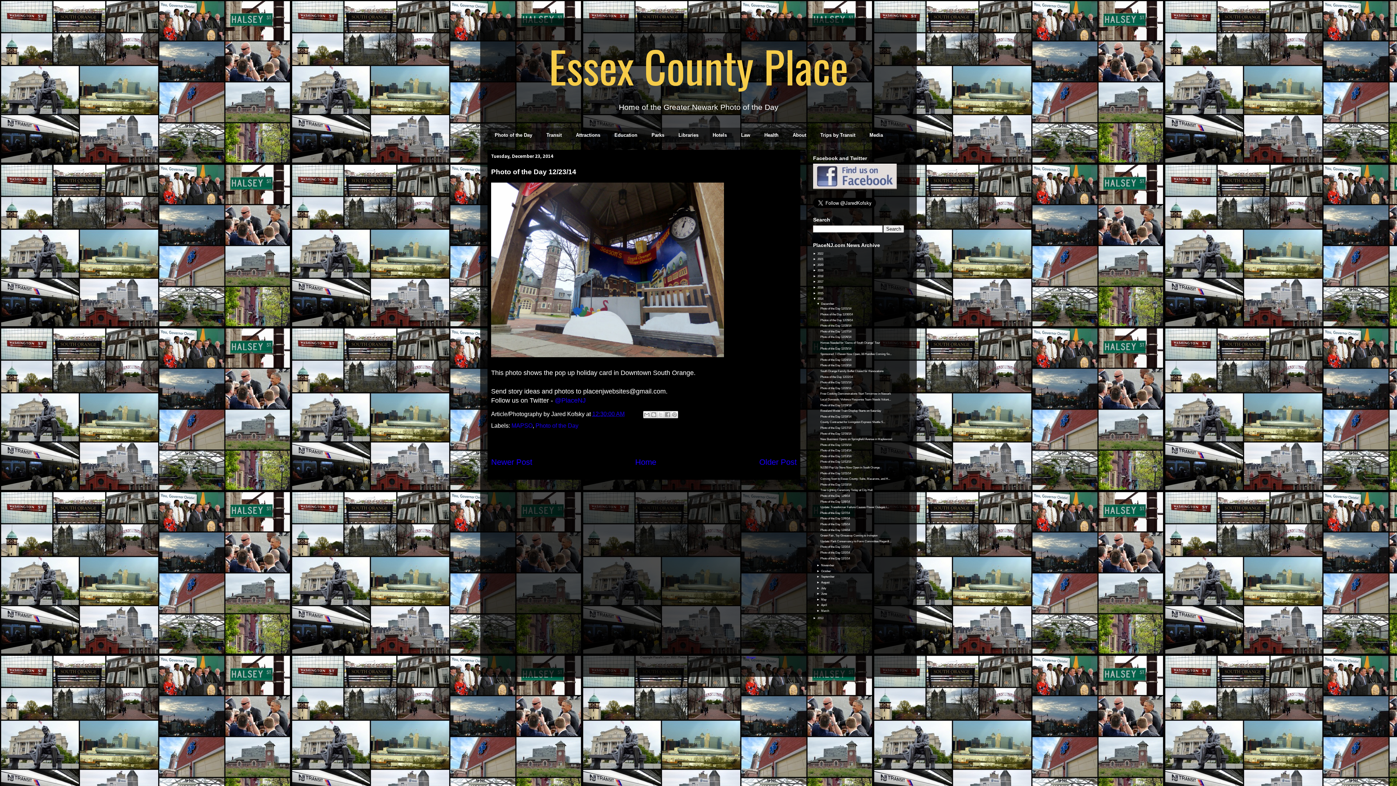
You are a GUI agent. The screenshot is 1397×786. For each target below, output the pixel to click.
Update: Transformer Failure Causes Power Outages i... (854, 507)
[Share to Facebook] (667, 414)
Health (771, 135)
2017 (820, 281)
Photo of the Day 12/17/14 (835, 428)
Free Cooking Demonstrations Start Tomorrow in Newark (855, 393)
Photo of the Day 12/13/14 (835, 456)
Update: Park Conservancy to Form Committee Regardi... (855, 541)
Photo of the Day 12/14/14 (835, 450)
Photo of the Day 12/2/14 (835, 552)
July (824, 588)
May (824, 599)
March (825, 611)
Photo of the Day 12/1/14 (835, 558)
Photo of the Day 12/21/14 (835, 382)
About (799, 135)
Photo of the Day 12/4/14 (835, 530)
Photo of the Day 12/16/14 (835, 433)
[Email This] (646, 414)
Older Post (778, 462)
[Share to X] (660, 414)
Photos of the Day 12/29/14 (836, 320)
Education (625, 135)
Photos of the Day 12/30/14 (836, 314)
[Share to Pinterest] (674, 414)
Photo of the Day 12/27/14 (835, 331)
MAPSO (522, 426)
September (828, 576)
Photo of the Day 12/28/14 (835, 325)
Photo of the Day (513, 135)
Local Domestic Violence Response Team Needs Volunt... (855, 399)
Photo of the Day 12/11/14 (835, 473)
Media (876, 135)
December (828, 304)
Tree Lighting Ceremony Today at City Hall (846, 490)
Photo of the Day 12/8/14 (835, 501)
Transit (554, 135)
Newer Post (511, 462)
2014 (820, 298)
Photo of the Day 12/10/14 (835, 484)
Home (645, 462)
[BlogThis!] (653, 414)
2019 (820, 270)
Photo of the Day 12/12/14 (835, 461)
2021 (820, 259)
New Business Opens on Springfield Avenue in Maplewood (856, 439)
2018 (820, 276)
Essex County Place (698, 65)
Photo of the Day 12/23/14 (835, 365)
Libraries (688, 135)
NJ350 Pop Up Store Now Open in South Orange (850, 467)
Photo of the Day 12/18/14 (835, 416)
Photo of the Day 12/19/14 (835, 405)
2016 (820, 287)
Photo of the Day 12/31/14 (835, 308)
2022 (820, 253)
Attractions (588, 135)
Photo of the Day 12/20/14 (835, 388)
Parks (658, 135)
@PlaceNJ (570, 400)
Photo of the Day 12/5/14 (835, 524)
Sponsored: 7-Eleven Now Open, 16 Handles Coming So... (856, 354)
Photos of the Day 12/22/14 (836, 377)
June (824, 593)
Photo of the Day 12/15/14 (835, 445)
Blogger (751, 657)
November (828, 565)
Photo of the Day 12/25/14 (835, 348)
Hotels (720, 135)
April (824, 605)
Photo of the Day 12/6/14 (835, 518)
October (826, 571)
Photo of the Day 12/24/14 (835, 360)
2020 (820, 265)
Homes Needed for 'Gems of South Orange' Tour (850, 342)
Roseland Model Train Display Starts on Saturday (850, 410)
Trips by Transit (837, 135)
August (825, 582)
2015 (820, 293)
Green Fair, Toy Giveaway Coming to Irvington (848, 535)
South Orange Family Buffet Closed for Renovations (852, 371)
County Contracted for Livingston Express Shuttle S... (852, 422)
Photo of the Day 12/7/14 (835, 513)
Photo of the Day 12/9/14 (835, 496)
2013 (820, 618)
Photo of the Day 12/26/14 (835, 337)
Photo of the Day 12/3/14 (835, 546)
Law (745, 135)
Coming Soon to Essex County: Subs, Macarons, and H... (855, 478)
